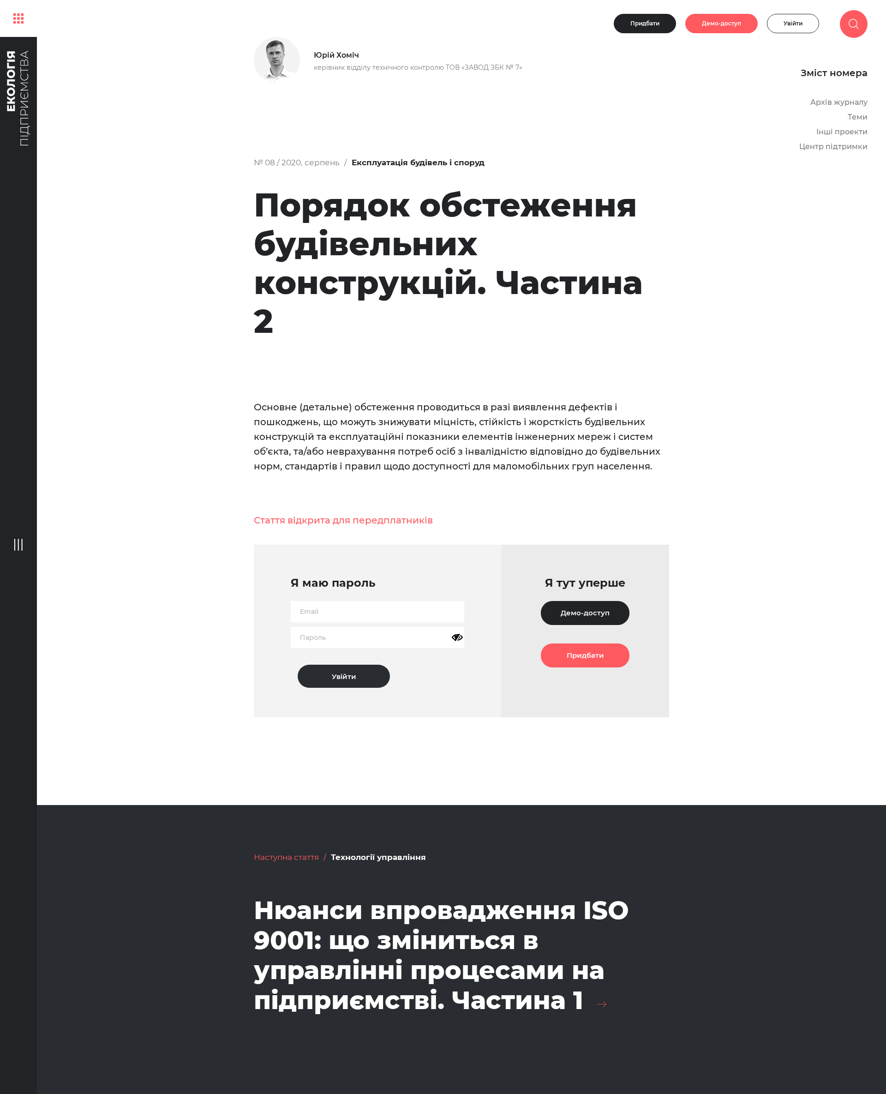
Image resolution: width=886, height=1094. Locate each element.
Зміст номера (834, 72)
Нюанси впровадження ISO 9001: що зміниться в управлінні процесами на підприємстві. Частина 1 (441, 955)
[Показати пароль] (457, 637)
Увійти (793, 23)
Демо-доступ (721, 23)
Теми (858, 117)
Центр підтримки (833, 146)
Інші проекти (842, 131)
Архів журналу (839, 102)
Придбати (644, 23)
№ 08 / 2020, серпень (297, 162)
